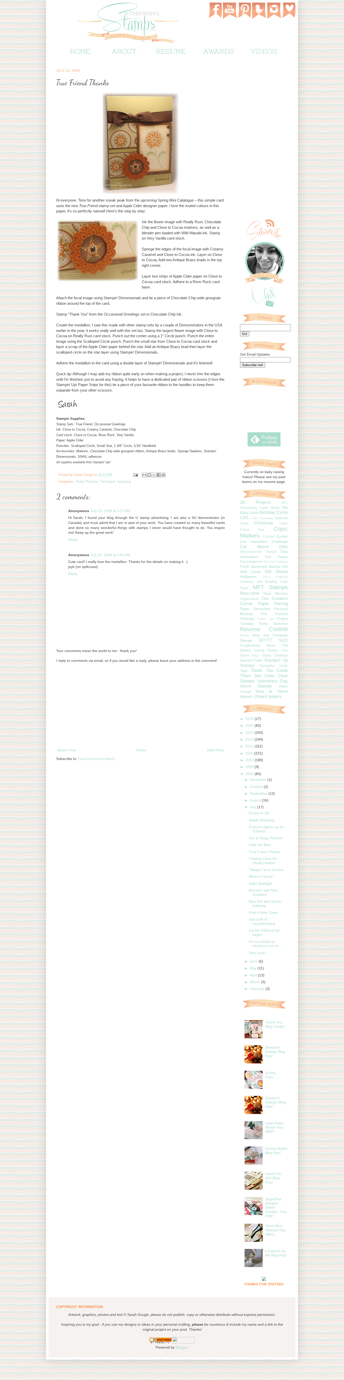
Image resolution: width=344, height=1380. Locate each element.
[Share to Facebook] (158, 474)
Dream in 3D (259, 813)
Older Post (215, 750)
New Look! (257, 953)
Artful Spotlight (260, 883)
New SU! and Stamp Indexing (265, 903)
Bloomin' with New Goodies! (263, 892)
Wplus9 (246, 697)
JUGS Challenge (275, 576)
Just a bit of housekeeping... (263, 921)
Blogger (182, 1347)
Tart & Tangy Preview (265, 838)
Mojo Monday (275, 593)
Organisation (249, 599)
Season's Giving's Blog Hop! (275, 1102)
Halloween (248, 576)
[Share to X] (153, 474)
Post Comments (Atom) (96, 759)
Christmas (263, 523)
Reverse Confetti (264, 629)
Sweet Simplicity (261, 820)
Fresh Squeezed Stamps (260, 566)
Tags (244, 671)
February (257, 989)
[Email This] (144, 474)
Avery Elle (279, 508)
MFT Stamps (270, 587)
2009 (250, 767)
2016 (250, 719)
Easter (283, 557)
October (257, 787)
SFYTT (265, 640)
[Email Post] (135, 475)
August (256, 800)
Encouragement (251, 561)
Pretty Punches (87, 481)
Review (244, 635)
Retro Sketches (273, 624)
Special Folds (251, 660)
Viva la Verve (272, 691)
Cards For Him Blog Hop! (273, 1178)
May (254, 968)
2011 (250, 753)
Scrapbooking (250, 645)
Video (283, 686)
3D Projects (255, 502)
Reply (72, 540)
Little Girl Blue (260, 845)
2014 (250, 733)
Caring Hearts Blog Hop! (276, 1150)
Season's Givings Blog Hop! (275, 1051)
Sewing (259, 650)
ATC (285, 503)
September (259, 793)
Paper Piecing (273, 603)
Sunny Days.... (271, 1075)
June (254, 961)
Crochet (268, 536)
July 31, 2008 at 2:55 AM (110, 555)
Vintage (245, 692)
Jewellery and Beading (258, 582)
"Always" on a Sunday (266, 870)
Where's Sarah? (261, 876)
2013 (250, 739)
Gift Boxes (276, 571)
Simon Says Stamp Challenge (264, 655)
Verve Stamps (256, 686)
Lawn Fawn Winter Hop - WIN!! (275, 1127)
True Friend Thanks (264, 852)
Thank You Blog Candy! (275, 1024)
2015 (250, 725)
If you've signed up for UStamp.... (266, 829)
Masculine (249, 593)
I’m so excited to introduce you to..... (266, 944)
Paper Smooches (255, 609)
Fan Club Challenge (276, 561)
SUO (283, 640)
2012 (250, 746)
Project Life (265, 618)
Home (141, 750)
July (253, 807)
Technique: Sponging (115, 481)
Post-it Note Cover (263, 912)
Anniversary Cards (254, 508)
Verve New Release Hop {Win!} (275, 1230)
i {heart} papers (267, 696)
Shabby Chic (277, 650)
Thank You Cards (269, 670)
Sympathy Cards (274, 666)
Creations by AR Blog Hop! (276, 1253)
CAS (244, 517)
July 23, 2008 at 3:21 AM (110, 511)
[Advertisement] (140, 705)
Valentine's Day (272, 681)
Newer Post (66, 750)
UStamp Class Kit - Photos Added (264, 861)
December (258, 780)
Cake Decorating (262, 518)
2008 (250, 774)
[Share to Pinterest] (163, 474)
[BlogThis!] (149, 474)
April (254, 975)
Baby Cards (249, 513)
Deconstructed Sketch (258, 552)
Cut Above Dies (264, 546)
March (255, 982)
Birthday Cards (274, 512)
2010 (250, 760)
